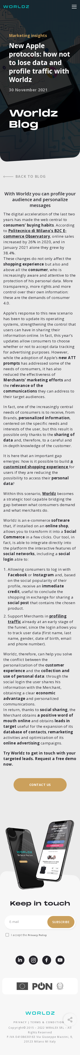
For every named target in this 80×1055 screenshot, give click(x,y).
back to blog (31, 176)
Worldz (49, 493)
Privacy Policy (37, 935)
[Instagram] (33, 960)
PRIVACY (20, 1022)
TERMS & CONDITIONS (48, 1022)
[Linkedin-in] (20, 960)
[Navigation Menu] (74, 6)
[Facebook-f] (46, 960)
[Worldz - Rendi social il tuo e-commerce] (17, 6)
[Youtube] (60, 960)
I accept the (29, 935)
